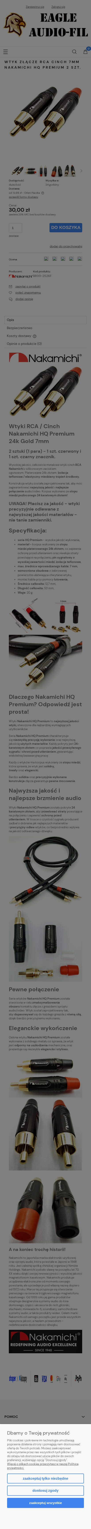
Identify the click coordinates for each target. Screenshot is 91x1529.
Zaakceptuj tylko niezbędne (45, 1478)
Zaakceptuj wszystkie (45, 1503)
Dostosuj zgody (45, 1490)
